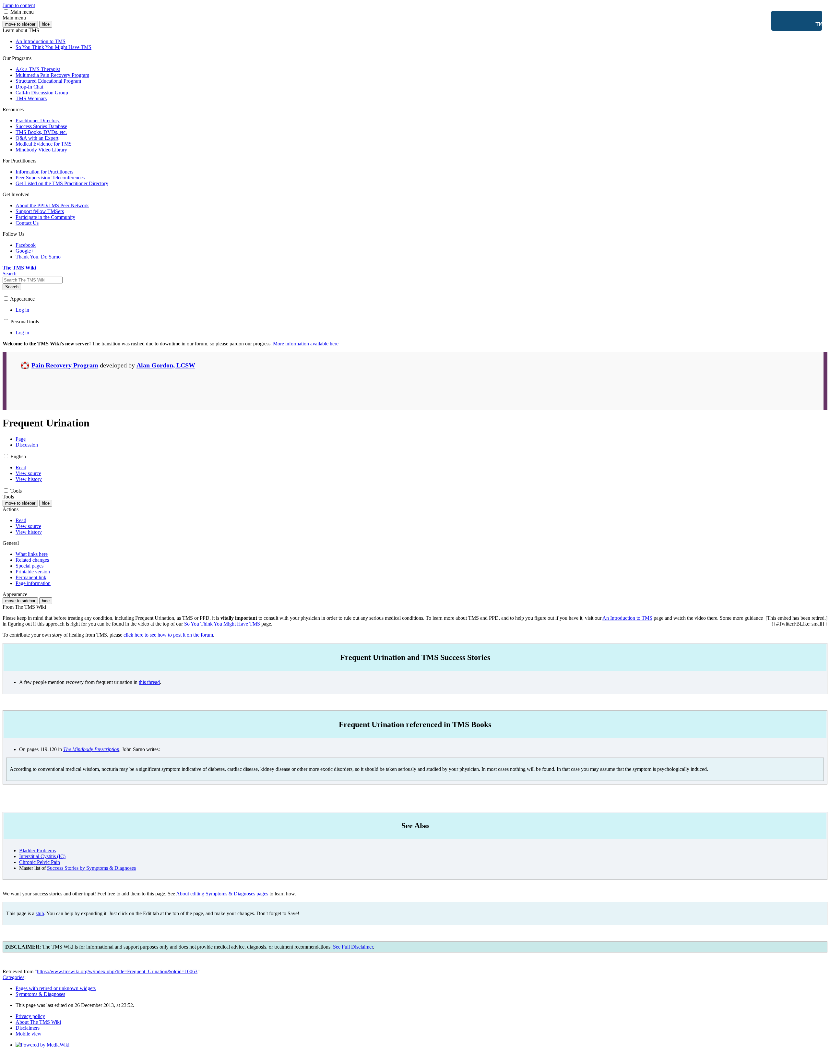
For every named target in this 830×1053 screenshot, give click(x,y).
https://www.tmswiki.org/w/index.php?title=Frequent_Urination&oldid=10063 (117, 971)
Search (11, 286)
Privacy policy (30, 1016)
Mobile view (29, 1033)
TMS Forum (799, 24)
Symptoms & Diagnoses (40, 994)
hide (46, 24)
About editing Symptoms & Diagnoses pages (222, 893)
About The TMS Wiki (38, 1022)
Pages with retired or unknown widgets (56, 988)
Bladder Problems (37, 850)
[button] (6, 11)
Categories (13, 977)
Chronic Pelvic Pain (39, 862)
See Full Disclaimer (353, 947)
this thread (149, 682)
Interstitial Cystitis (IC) (42, 856)
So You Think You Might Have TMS (222, 624)
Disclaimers (28, 1028)
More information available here (305, 343)
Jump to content (19, 5)
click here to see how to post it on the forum (168, 635)
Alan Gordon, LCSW (165, 365)
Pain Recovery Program (64, 365)
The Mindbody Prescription (91, 749)
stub (40, 913)
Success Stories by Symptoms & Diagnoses (91, 868)
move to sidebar (20, 24)
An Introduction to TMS (627, 618)
